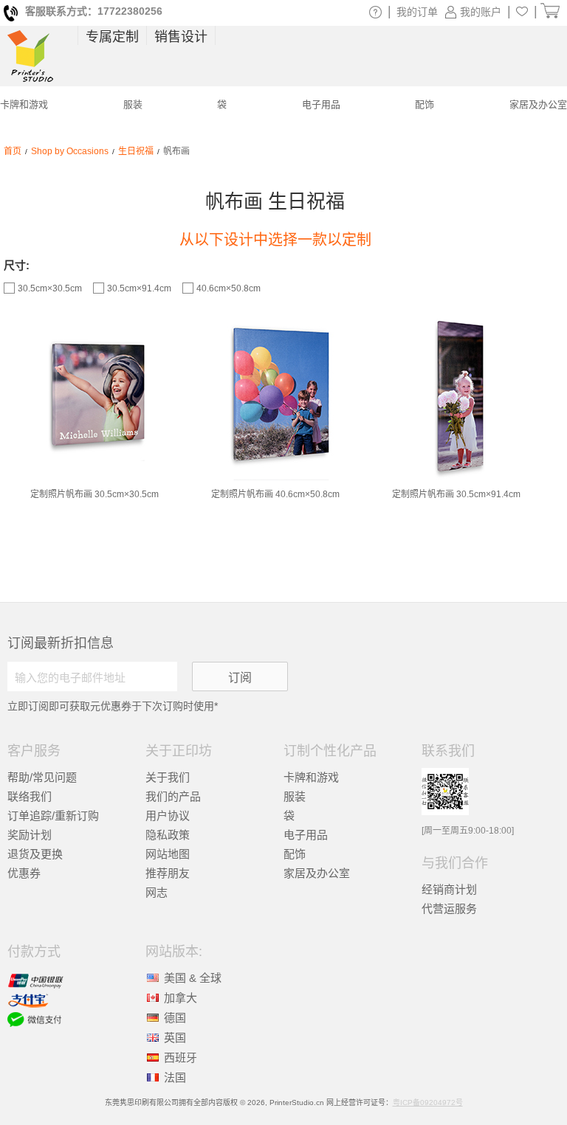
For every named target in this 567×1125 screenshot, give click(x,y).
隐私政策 (167, 834)
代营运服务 (449, 908)
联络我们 (29, 796)
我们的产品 (173, 796)
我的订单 (417, 12)
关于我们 (167, 777)
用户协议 (167, 815)
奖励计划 (29, 834)
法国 (175, 1077)
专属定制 (112, 37)
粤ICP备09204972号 (428, 1102)
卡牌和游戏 (311, 777)
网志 (156, 892)
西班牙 (180, 1057)
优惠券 (24, 873)
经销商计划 (449, 889)
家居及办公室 (317, 873)
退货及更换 (35, 854)
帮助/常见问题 (42, 777)
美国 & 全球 (192, 978)
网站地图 (167, 854)
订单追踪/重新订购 (53, 815)
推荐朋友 (167, 873)
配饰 (295, 854)
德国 (175, 1017)
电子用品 (306, 834)
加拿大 (180, 997)
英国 (175, 1037)
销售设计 (180, 37)
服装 (295, 796)
